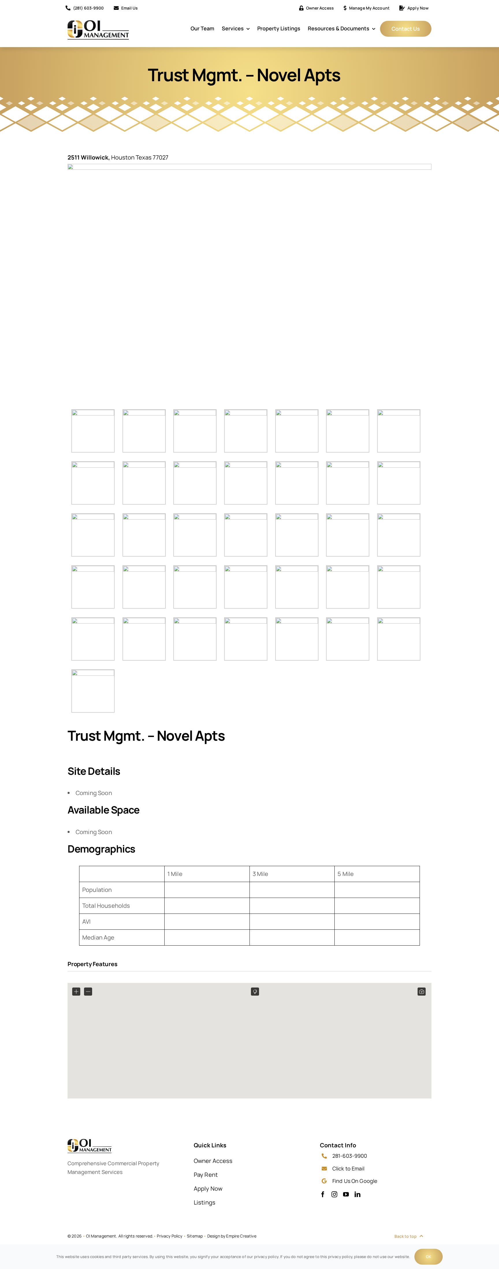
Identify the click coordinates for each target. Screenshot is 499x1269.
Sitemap (195, 1236)
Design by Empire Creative (231, 1236)
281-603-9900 (349, 1155)
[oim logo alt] (98, 23)
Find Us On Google (355, 1180)
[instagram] (334, 1194)
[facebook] (323, 1194)
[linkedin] (357, 1194)
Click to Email (348, 1168)
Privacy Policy (169, 1236)
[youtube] (346, 1194)
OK (428, 1256)
